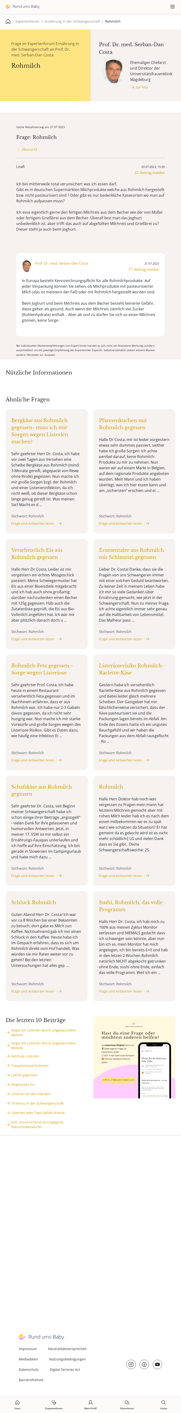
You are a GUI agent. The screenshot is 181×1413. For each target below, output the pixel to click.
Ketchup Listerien (25, 1056)
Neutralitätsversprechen (67, 1349)
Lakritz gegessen (24, 1075)
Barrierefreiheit (31, 1380)
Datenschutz (29, 1369)
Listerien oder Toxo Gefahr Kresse (38, 1112)
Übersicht (29, 149)
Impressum (28, 1349)
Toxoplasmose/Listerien (30, 1065)
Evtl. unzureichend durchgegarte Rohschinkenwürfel (37, 1124)
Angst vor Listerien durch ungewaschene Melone (43, 1032)
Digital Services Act (65, 1369)
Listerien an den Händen (30, 1094)
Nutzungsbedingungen (67, 1359)
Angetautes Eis (23, 1084)
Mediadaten (28, 1359)
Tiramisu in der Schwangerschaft (37, 1103)
